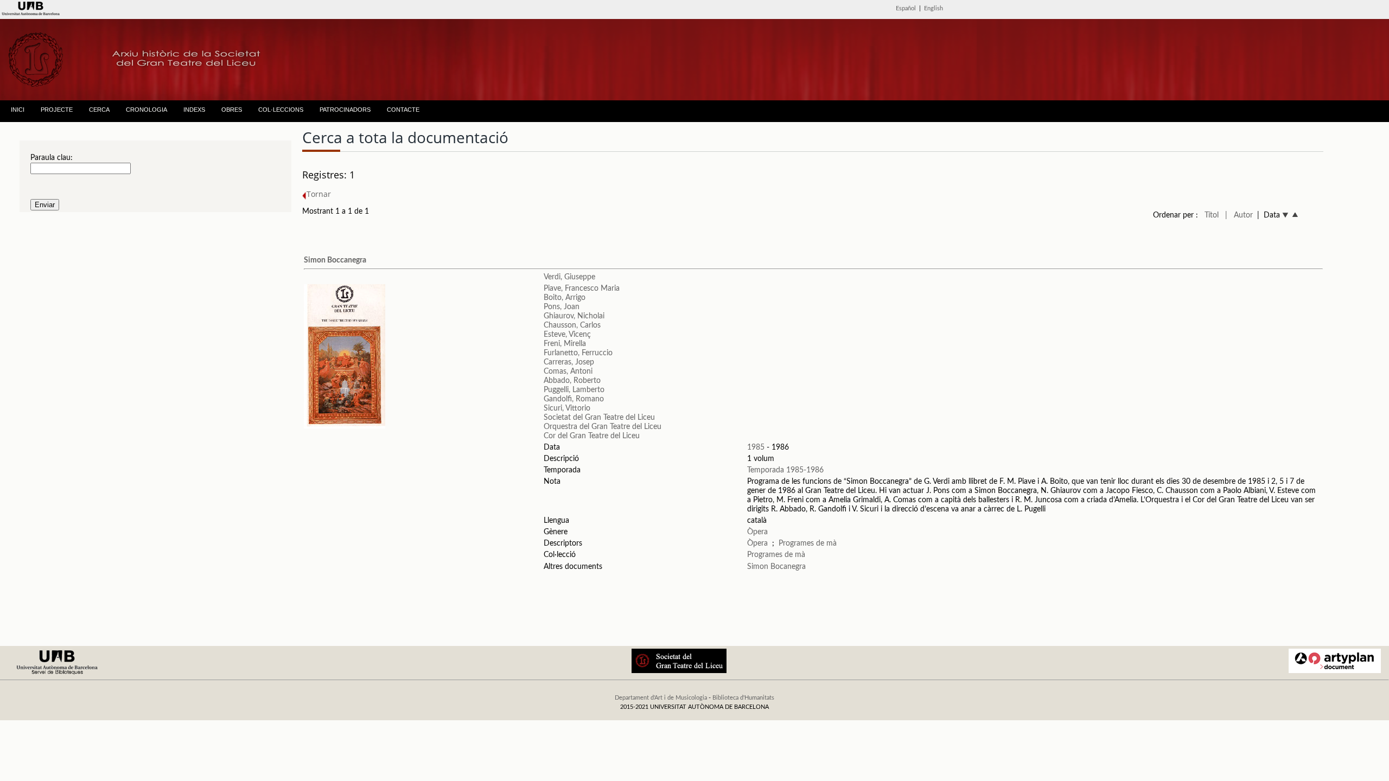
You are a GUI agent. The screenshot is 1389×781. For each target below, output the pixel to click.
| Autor (1239, 215)
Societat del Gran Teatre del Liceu (599, 417)
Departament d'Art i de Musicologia (661, 698)
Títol (1212, 215)
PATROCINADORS (345, 109)
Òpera (757, 532)
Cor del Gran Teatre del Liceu (592, 436)
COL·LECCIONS (280, 109)
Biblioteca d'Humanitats (743, 698)
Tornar (319, 194)
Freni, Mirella (565, 344)
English (933, 8)
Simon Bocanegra (776, 567)
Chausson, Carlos (572, 325)
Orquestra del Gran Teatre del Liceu (602, 427)
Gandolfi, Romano (574, 399)
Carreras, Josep (569, 362)
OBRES (231, 109)
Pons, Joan (561, 307)
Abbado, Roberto (572, 381)
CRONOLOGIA (146, 109)
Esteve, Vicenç (567, 334)
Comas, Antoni (568, 371)
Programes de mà (808, 543)
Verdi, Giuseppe (569, 277)
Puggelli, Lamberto (574, 390)
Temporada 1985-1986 (785, 470)
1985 (755, 447)
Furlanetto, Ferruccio (578, 353)
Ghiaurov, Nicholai (574, 316)
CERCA (99, 109)
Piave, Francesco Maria (582, 288)
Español (906, 8)
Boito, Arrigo (564, 298)
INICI (17, 109)
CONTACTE (403, 109)
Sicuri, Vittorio (567, 408)
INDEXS (194, 109)
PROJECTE (57, 109)
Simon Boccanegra (335, 260)
